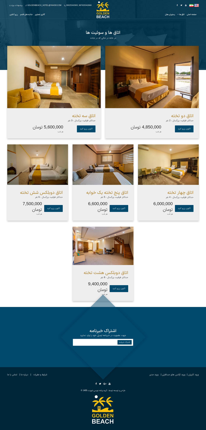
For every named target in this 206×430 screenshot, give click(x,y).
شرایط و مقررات (40, 374)
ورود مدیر (153, 374)
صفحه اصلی (191, 14)
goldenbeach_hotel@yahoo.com (44, 5)
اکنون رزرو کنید (184, 128)
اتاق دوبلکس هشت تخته (106, 273)
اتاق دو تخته (182, 116)
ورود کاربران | (192, 374)
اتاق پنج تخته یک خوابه (107, 193)
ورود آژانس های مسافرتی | (171, 374)
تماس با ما (12, 374)
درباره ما (24, 374)
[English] (196, 5)
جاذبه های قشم (26, 14)
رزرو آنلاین (14, 14)
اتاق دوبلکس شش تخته (41, 193)
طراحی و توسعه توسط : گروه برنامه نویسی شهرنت (106, 390)
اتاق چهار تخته (180, 193)
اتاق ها (181, 14)
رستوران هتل (170, 14)
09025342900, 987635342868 (79, 5)
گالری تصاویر (40, 14)
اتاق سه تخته (83, 116)
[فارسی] (191, 5)
